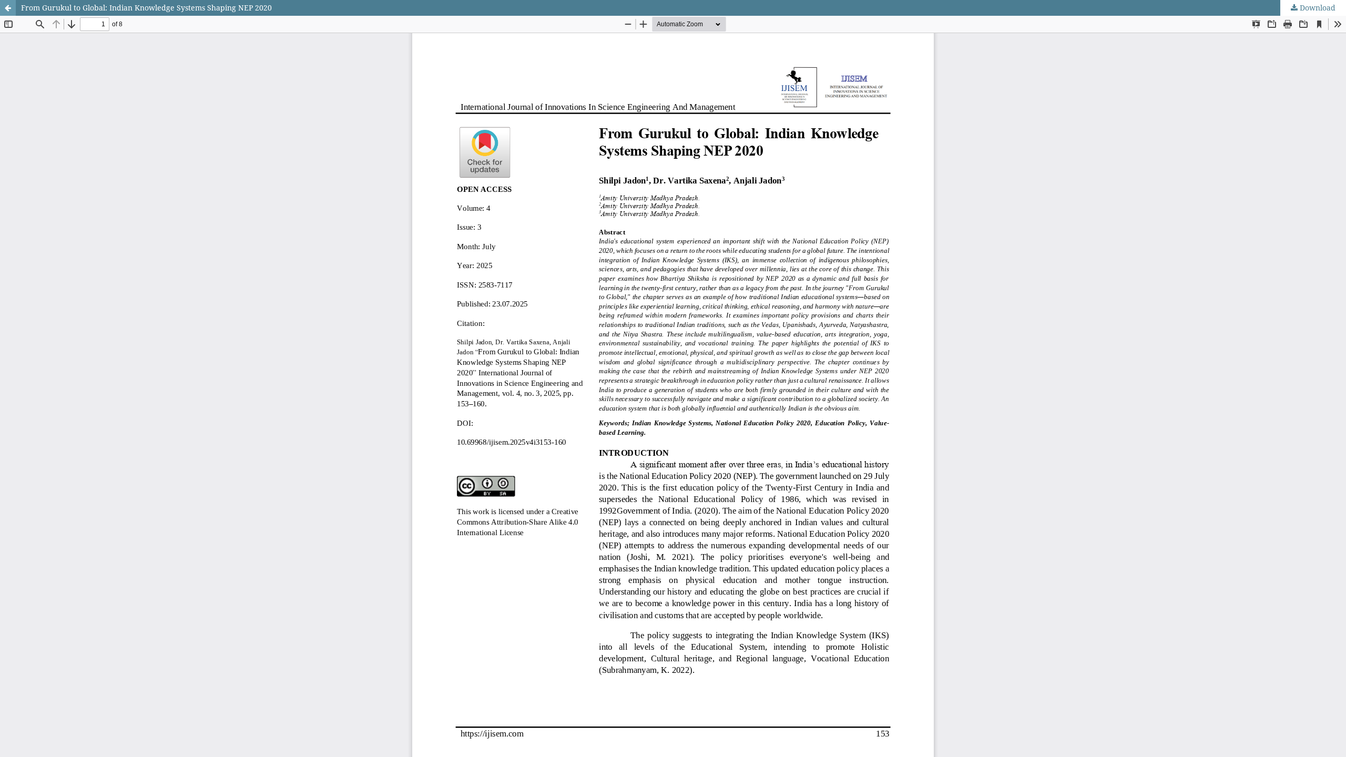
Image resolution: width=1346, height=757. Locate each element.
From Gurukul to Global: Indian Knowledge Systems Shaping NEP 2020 (146, 8)
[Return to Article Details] (8, 8)
